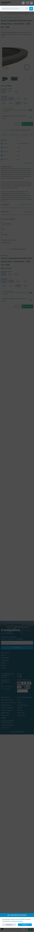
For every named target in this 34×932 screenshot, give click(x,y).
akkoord (25, 924)
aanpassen (9, 924)
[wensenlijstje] (27, 2)
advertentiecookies (17, 921)
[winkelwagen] (31, 2)
